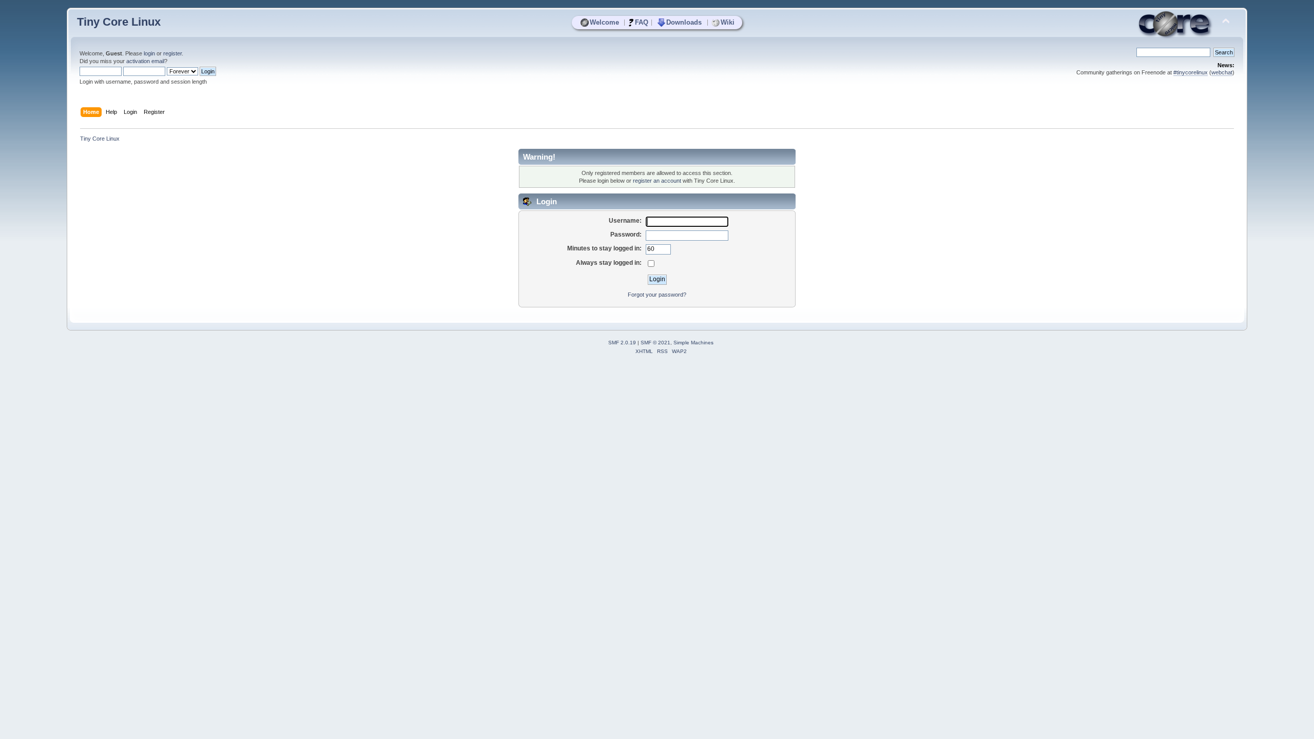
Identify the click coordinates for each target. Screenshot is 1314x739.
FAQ (641, 22)
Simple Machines (693, 342)
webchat (1221, 72)
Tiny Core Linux (119, 21)
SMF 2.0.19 (622, 342)
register (172, 53)
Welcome (604, 22)
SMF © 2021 (655, 342)
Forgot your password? (657, 294)
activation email (145, 61)
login (149, 53)
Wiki (728, 22)
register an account (657, 181)
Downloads (684, 22)
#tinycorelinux (1190, 72)
